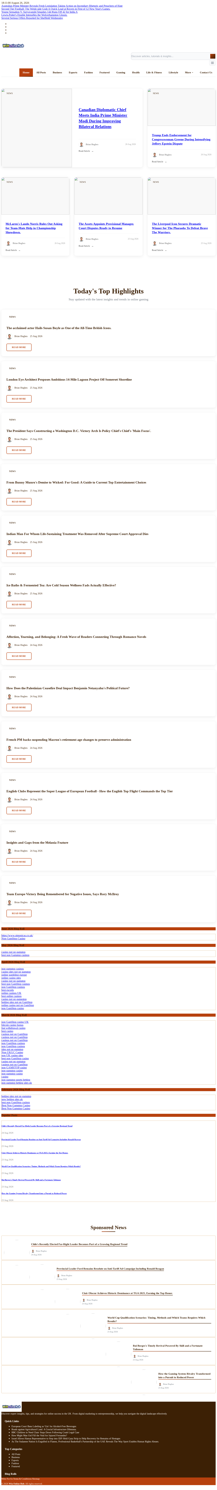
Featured (16, 1466)
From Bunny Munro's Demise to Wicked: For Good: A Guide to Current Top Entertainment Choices (76, 482)
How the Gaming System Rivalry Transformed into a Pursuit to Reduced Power (34, 1193)
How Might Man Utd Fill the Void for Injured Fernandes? (39, 1435)
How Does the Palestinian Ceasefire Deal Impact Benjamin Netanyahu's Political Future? (68, 688)
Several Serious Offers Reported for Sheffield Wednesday (32, 18)
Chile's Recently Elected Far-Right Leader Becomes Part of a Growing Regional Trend (37, 1126)
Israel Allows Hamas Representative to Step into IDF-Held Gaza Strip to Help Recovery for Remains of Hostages (66, 1438)
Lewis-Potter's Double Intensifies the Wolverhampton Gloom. (34, 15)
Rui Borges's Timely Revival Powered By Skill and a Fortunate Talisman (31, 1180)
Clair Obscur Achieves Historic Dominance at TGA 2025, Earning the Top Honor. (35, 1153)
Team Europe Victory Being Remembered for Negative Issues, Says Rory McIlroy (62, 894)
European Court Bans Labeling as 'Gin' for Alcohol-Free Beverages (44, 1426)
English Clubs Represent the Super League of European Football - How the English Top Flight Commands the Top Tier (89, 791)
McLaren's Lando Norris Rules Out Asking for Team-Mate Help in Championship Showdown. (34, 228)
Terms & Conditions (22, 1478)
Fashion (15, 1463)
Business (16, 1457)
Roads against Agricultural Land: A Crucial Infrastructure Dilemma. (44, 1429)
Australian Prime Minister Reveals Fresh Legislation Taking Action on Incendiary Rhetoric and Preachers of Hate (62, 5)
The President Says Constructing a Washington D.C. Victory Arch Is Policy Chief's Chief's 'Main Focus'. (78, 431)
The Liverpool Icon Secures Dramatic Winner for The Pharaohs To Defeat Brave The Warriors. (180, 228)
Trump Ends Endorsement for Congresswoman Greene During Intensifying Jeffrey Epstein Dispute (181, 139)
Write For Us (7, 1478)
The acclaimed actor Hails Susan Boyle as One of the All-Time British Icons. (58, 328)
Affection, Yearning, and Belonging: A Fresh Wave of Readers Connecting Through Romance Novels (76, 637)
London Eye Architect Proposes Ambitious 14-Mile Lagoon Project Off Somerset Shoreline (69, 379)
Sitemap (36, 1478)
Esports (15, 1460)
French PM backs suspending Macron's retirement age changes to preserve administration (68, 739)
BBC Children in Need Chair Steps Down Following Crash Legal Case (45, 1432)
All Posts (16, 1454)
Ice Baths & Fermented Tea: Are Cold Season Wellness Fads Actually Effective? (61, 585)
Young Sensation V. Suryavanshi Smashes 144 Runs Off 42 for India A (39, 11)
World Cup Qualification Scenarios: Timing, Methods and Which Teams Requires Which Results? (41, 1166)
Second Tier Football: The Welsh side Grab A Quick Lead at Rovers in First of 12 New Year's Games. (55, 8)
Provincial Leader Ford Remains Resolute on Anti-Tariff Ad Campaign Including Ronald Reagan (41, 1139)
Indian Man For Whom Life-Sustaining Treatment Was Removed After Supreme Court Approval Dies (77, 534)
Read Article (84, 151)
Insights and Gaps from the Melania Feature (37, 842)
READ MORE (19, 347)
